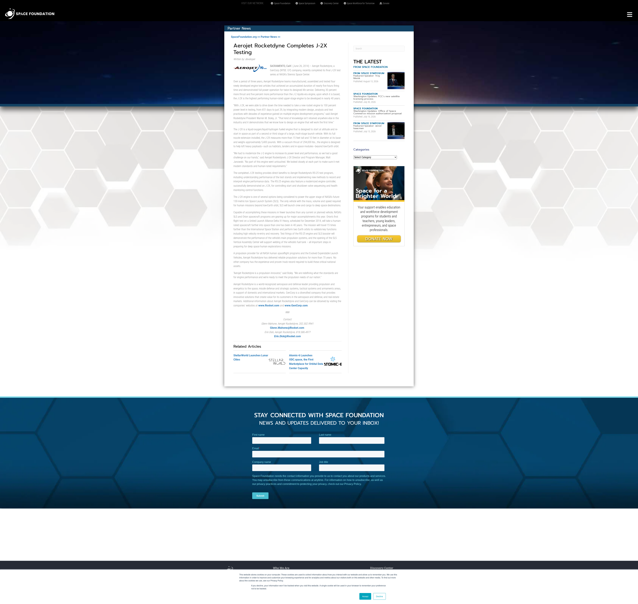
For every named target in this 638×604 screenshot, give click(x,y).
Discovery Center (331, 3)
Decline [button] (379, 596)
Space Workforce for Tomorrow (360, 3)
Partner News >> (270, 36)
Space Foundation (281, 3)
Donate (385, 3)
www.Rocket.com (268, 305)
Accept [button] (365, 596)
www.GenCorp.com (296, 305)
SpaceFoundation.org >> (245, 36)
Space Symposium (306, 3)
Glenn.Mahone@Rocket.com (287, 327)
